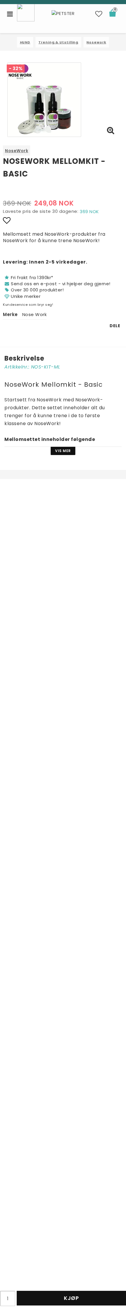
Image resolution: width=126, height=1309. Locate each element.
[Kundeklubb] (26, 12)
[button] (99, 14)
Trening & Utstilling (58, 42)
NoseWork (16, 151)
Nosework (96, 42)
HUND (25, 42)
